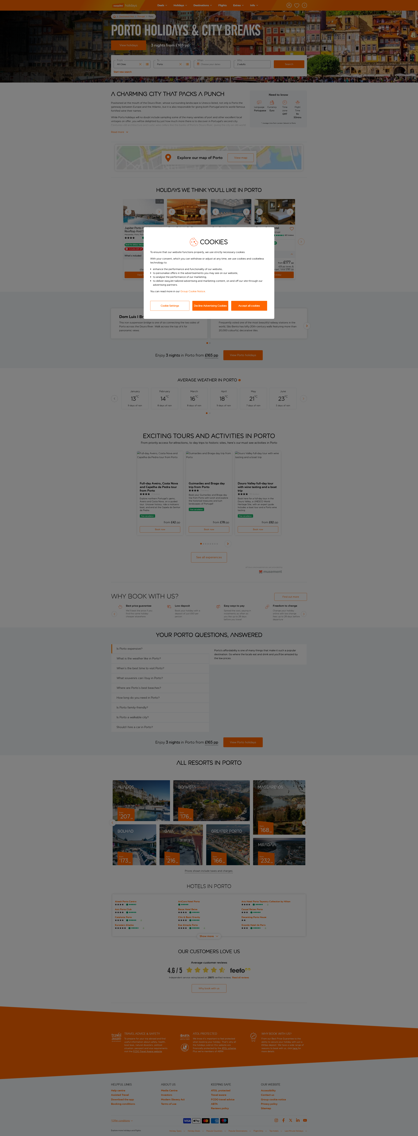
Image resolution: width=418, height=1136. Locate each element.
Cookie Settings (170, 305)
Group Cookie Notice (192, 291)
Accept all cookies (249, 305)
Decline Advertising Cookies (210, 305)
